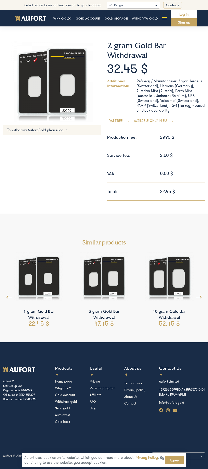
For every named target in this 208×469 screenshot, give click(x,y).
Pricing (95, 381)
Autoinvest (62, 415)
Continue (172, 5)
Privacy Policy (146, 457)
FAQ (93, 401)
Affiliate (95, 395)
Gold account (88, 18)
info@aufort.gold (171, 402)
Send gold (62, 408)
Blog (93, 408)
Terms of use (133, 383)
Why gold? (62, 18)
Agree (174, 460)
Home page (63, 381)
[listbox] (133, 5)
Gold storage (116, 18)
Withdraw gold (145, 18)
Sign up (184, 22)
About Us (130, 397)
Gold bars (62, 422)
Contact (130, 403)
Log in (184, 14)
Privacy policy (134, 390)
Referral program (102, 388)
